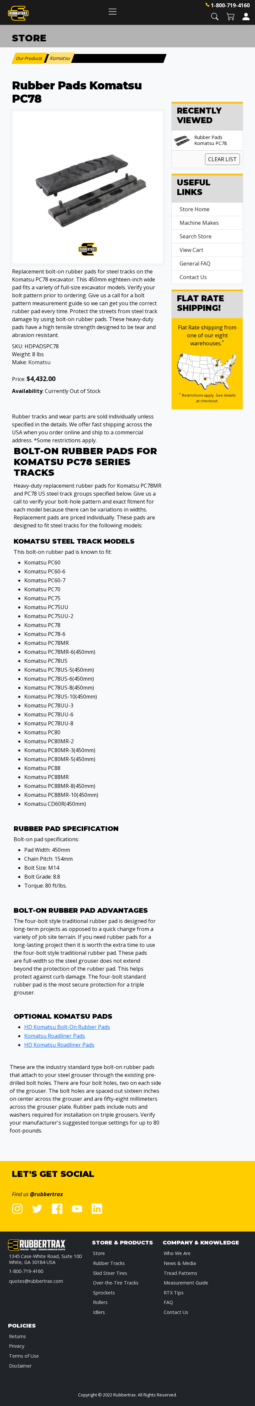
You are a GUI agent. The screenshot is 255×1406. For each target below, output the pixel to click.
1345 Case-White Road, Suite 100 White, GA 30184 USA (45, 1259)
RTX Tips (174, 1292)
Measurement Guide (186, 1283)
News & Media (180, 1263)
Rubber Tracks (109, 1263)
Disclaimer (20, 1366)
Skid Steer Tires (110, 1273)
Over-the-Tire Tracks (115, 1283)
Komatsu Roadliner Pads (54, 1036)
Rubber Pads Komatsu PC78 (210, 140)
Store (99, 1253)
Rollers (100, 1302)
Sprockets (104, 1292)
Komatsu (39, 362)
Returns (17, 1336)
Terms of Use (24, 1356)
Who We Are (177, 1253)
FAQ (168, 1302)
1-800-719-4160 (230, 5)
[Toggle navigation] (113, 11)
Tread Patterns (180, 1273)
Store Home (195, 209)
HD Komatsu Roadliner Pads (59, 1044)
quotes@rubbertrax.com (36, 1281)
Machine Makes (199, 222)
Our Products (29, 58)
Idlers (99, 1312)
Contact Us (193, 277)
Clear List (222, 159)
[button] (214, 16)
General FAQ (195, 263)
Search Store (196, 236)
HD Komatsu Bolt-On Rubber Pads (67, 1027)
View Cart (191, 250)
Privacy (16, 1346)
